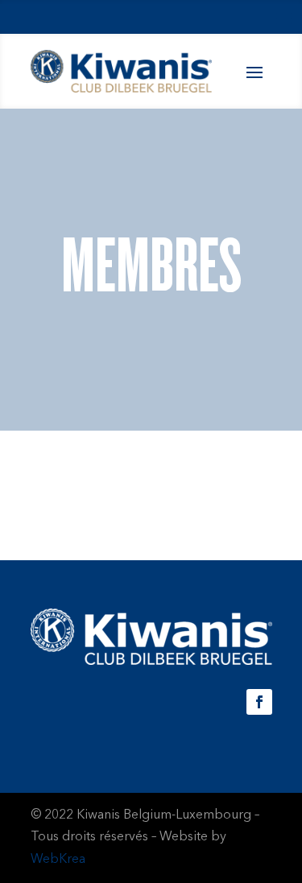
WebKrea (58, 859)
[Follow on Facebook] (259, 702)
